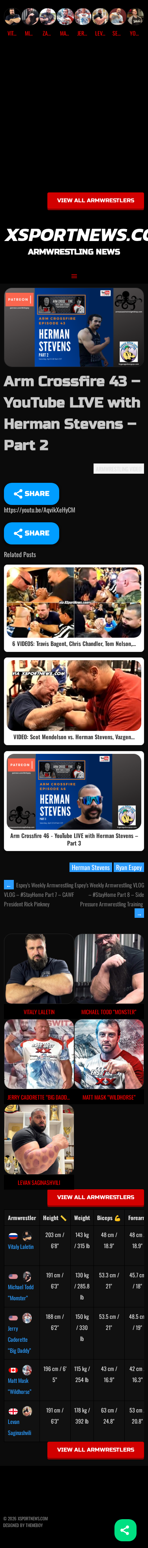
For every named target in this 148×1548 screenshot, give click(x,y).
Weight (82, 1217)
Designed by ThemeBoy (23, 1525)
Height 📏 (55, 1217)
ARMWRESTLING (112, 469)
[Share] (125, 1530)
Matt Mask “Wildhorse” (20, 1385)
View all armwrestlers (95, 200)
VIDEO (135, 469)
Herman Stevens (91, 867)
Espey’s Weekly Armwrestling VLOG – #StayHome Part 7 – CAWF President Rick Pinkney (39, 894)
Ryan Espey (129, 867)
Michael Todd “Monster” (21, 1292)
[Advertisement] (74, 117)
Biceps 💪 (109, 1217)
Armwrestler (22, 1217)
